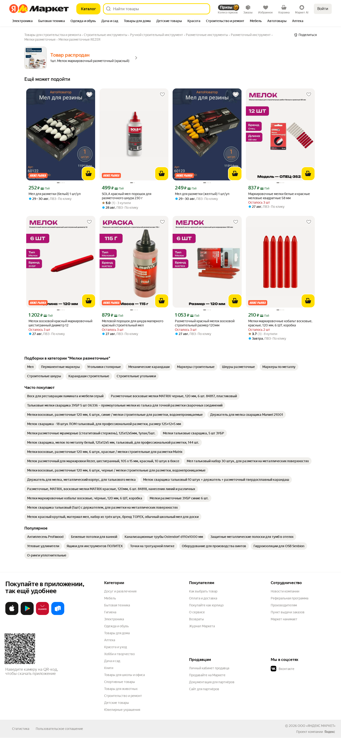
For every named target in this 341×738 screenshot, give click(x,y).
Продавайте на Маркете (207, 675)
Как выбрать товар (203, 591)
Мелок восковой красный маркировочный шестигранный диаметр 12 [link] (60, 323)
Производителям (284, 605)
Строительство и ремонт (123, 696)
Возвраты (196, 619)
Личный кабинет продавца (209, 668)
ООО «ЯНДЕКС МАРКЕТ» (316, 726)
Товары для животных (121, 689)
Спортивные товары (119, 682)
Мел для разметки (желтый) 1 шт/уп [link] (202, 194)
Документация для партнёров (212, 682)
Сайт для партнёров (204, 689)
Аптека (109, 640)
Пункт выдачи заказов (288, 612)
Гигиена (110, 612)
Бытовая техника (117, 605)
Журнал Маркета (202, 626)
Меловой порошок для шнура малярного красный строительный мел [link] (132, 323)
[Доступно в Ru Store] (57, 614)
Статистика (20, 729)
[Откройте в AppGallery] (42, 614)
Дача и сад (112, 661)
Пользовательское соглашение (59, 729)
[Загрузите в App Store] (11, 614)
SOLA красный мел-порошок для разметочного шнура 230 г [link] (126, 196)
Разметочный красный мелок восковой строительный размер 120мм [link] (205, 323)
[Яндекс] (329, 732)
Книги (108, 668)
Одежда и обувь (116, 626)
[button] (303, 669)
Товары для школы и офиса (124, 675)
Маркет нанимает (284, 619)
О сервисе (197, 612)
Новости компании (285, 591)
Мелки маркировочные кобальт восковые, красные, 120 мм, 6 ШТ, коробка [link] (280, 323)
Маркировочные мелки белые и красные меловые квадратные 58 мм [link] (279, 196)
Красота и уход (115, 647)
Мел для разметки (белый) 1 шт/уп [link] (55, 194)
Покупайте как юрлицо (206, 605)
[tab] (22, 21)
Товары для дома (117, 633)
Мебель (110, 598)
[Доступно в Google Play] (27, 614)
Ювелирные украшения (122, 710)
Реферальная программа (289, 598)
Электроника (114, 619)
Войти (322, 9)
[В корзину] (89, 174)
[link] (30, 367)
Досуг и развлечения (120, 591)
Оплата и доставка (203, 598)
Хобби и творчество (119, 654)
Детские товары (116, 703)
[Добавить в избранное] (89, 94)
